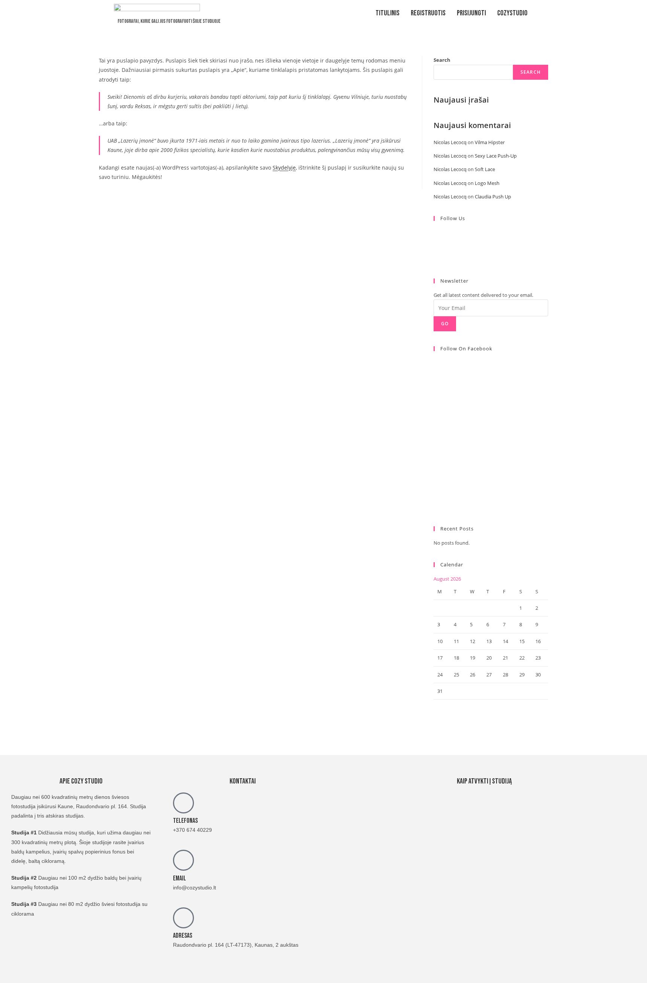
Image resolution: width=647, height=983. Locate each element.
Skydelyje (284, 167)
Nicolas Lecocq (450, 142)
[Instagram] (435, 250)
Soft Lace (485, 169)
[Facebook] (435, 241)
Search (442, 60)
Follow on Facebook (466, 348)
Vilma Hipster (490, 142)
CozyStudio (512, 13)
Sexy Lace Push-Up (496, 155)
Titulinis (388, 13)
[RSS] (435, 259)
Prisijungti (471, 13)
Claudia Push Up (493, 196)
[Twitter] (435, 232)
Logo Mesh (487, 183)
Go (445, 323)
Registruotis (428, 13)
